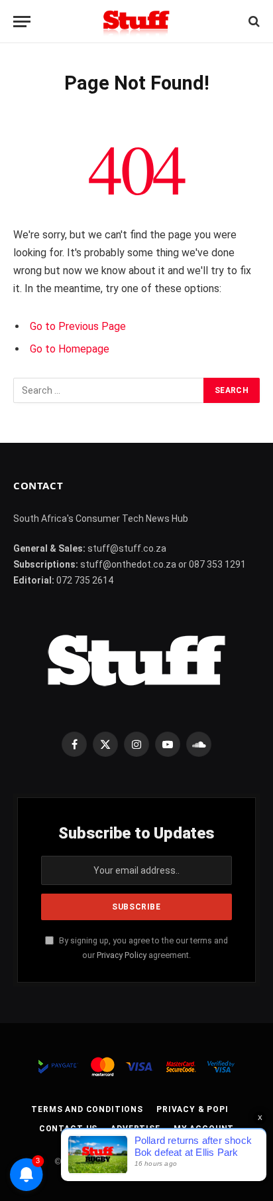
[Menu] (21, 22)
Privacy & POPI (192, 1109)
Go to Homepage (69, 349)
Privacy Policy (121, 955)
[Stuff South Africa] (136, 21)
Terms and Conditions (87, 1109)
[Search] (253, 22)
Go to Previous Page (78, 326)
